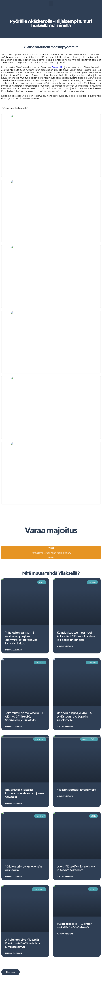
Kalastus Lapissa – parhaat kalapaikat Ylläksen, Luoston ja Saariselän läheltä (76, 636)
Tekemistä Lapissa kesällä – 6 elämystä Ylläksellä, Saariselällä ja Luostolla (24, 716)
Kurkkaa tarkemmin (13, 650)
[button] (51, 3)
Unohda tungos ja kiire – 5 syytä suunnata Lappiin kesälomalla (74, 716)
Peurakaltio (57, 67)
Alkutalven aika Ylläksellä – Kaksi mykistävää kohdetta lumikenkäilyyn (23, 943)
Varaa (51, 557)
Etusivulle (10, 972)
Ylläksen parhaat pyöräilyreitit (76, 789)
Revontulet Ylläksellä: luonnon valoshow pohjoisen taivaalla (24, 793)
